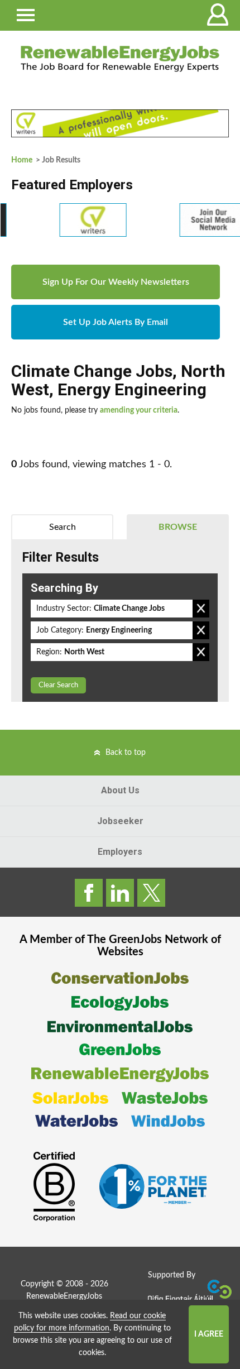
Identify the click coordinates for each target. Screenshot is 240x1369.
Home (21, 160)
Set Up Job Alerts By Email (115, 322)
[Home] (120, 58)
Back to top (125, 753)
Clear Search (58, 685)
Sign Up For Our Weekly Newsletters (115, 281)
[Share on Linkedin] (120, 893)
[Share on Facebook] (89, 893)
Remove (201, 609)
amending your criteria (138, 410)
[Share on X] (151, 893)
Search (62, 527)
